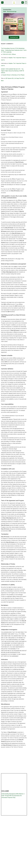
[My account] (22, 2)
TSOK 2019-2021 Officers (9, 54)
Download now (14, 37)
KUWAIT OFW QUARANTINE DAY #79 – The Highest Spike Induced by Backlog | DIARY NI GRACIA (12, 70)
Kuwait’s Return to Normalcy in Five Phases (13, 75)
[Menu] (2, 2)
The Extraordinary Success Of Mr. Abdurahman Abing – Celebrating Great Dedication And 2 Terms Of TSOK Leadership (13, 50)
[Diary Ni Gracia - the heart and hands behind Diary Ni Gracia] (14, 2)
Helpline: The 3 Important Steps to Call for (13, 64)
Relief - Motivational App (9, 11)
